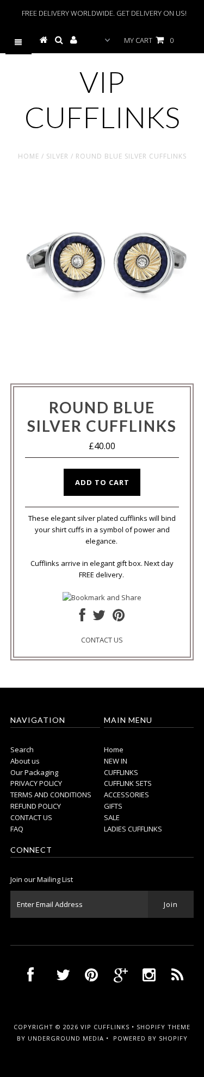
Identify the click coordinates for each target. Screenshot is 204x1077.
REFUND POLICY (35, 806)
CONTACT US (102, 640)
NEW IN (115, 761)
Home (28, 156)
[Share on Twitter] (99, 617)
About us (25, 761)
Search (22, 749)
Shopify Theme (163, 1027)
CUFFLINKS (121, 772)
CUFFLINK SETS (128, 783)
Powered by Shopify (150, 1038)
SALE (112, 817)
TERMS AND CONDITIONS (50, 794)
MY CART (149, 40)
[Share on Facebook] (82, 617)
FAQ (16, 829)
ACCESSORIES (126, 794)
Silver (57, 156)
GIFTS (113, 806)
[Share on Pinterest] (119, 617)
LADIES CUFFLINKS (133, 829)
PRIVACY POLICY (36, 783)
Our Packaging (34, 772)
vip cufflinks (102, 99)
